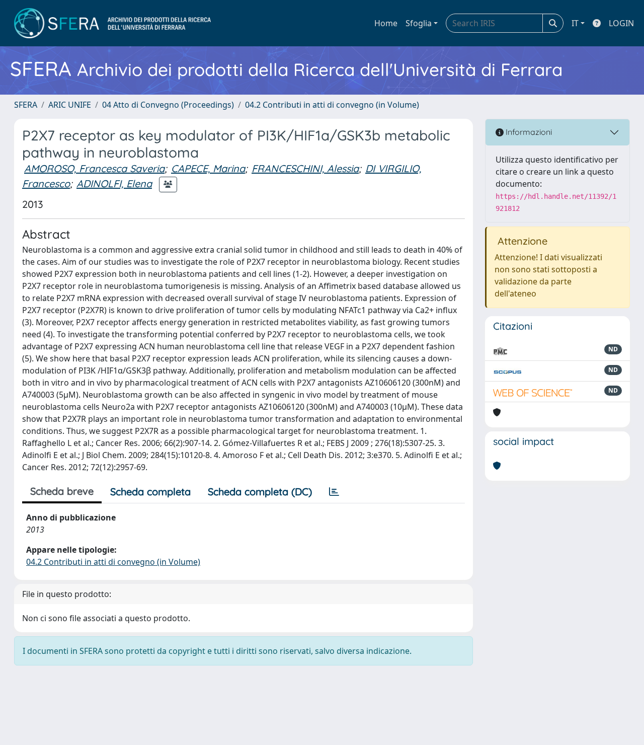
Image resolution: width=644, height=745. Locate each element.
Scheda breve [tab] (62, 491)
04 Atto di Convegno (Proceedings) (168, 104)
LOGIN (621, 23)
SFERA (25, 104)
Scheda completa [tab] (150, 491)
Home (385, 23)
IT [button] (575, 23)
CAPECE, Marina (208, 168)
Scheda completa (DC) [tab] (260, 491)
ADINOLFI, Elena (114, 183)
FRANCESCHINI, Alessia (305, 168)
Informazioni (528, 132)
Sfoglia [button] (419, 23)
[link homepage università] (112, 23)
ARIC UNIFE (69, 104)
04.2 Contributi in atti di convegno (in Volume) (332, 104)
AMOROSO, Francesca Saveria (94, 168)
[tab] (334, 491)
